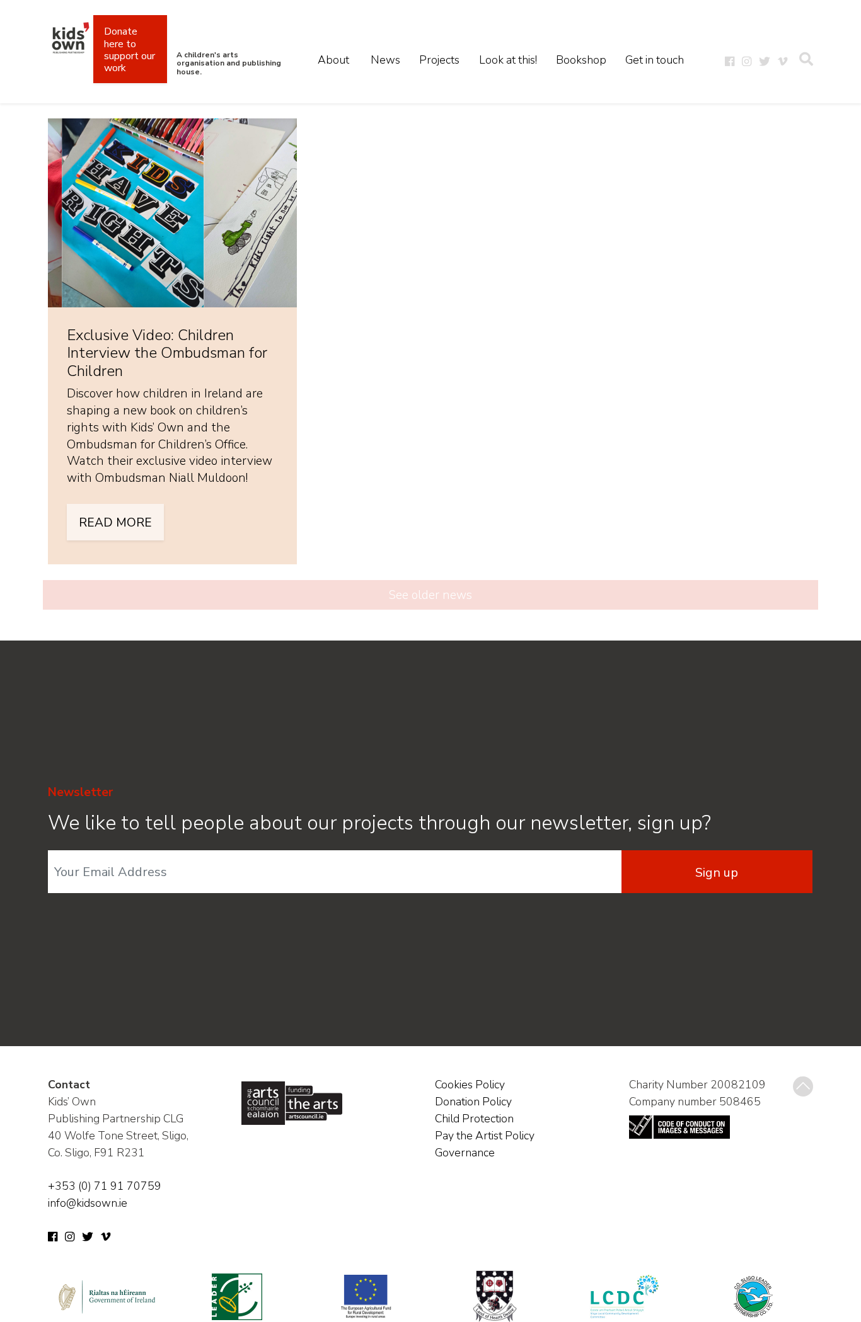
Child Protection (474, 1118)
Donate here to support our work (129, 50)
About (333, 59)
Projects (439, 59)
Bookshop (581, 59)
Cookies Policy (470, 1084)
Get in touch (654, 59)
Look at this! (508, 59)
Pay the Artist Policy (485, 1135)
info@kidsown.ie (87, 1203)
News (385, 59)
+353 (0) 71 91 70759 (104, 1186)
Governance (465, 1152)
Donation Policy (473, 1101)
